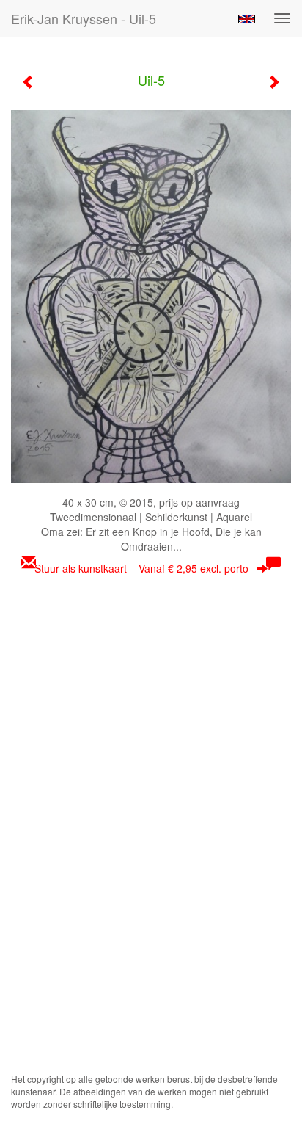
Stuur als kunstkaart (141, 568)
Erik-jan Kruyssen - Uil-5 (83, 18)
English (246, 19)
